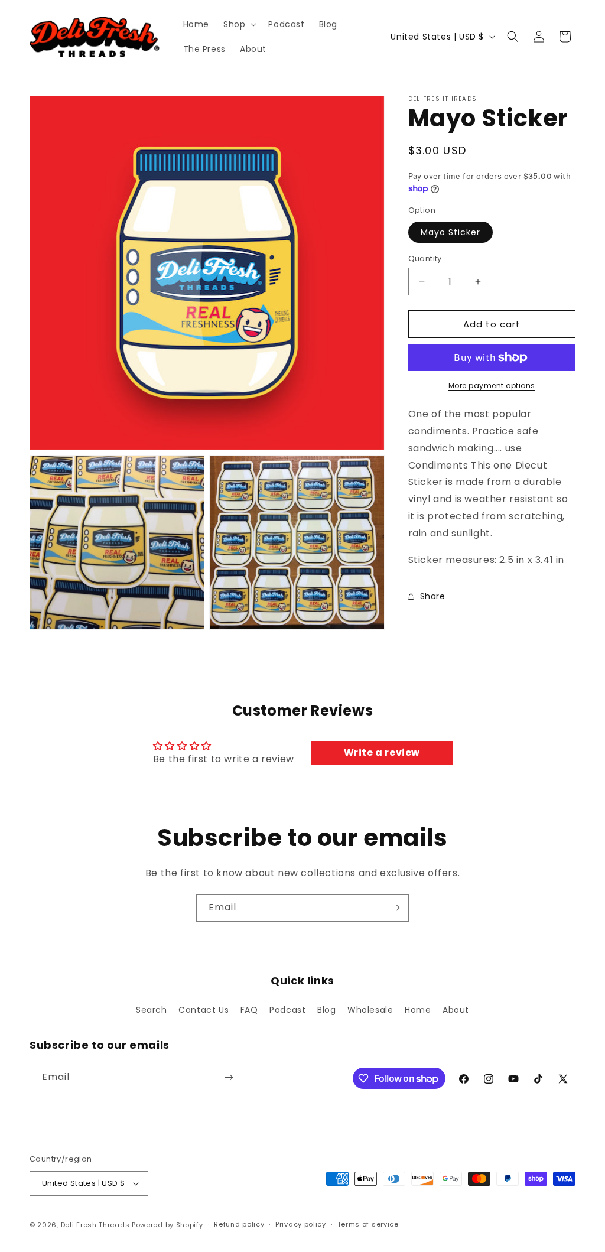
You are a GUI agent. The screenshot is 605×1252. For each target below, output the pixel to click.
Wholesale (370, 1010)
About (456, 1010)
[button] (238, 24)
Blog (326, 1010)
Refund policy (239, 1224)
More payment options (491, 386)
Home (418, 1010)
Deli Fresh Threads (95, 1225)
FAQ (249, 1010)
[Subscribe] (395, 908)
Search (151, 1010)
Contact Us (203, 1010)
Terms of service (368, 1224)
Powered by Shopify (167, 1225)
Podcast (287, 1010)
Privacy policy (300, 1224)
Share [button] (432, 596)
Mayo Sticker (450, 232)
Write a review (382, 752)
